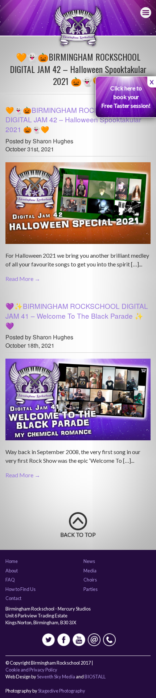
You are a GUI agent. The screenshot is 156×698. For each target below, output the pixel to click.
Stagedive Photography (61, 691)
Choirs (90, 580)
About (11, 570)
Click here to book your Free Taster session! (126, 97)
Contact (13, 598)
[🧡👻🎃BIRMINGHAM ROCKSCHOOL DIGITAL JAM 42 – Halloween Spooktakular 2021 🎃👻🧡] (78, 206)
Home (11, 561)
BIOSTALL (95, 676)
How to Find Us (20, 589)
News (89, 561)
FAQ (10, 580)
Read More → (22, 278)
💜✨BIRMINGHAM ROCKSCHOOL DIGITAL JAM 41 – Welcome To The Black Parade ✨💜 (76, 315)
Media (90, 570)
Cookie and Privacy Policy (31, 670)
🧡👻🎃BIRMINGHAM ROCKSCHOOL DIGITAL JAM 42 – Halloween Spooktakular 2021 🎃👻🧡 (73, 119)
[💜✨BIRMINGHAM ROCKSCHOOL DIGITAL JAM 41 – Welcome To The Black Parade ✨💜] (78, 402)
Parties (90, 589)
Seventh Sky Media (56, 676)
